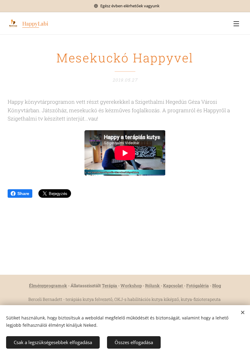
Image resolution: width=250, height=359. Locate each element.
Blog (216, 285)
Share (23, 193)
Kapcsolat (173, 285)
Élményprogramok (48, 285)
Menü (236, 23)
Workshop (131, 285)
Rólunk (153, 285)
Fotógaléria (197, 285)
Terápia (110, 285)
